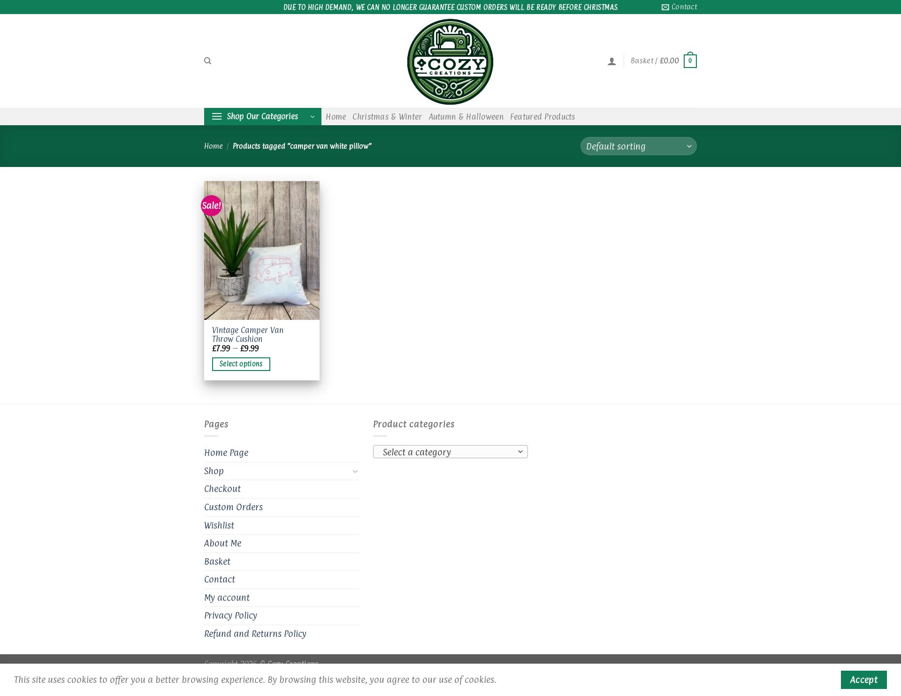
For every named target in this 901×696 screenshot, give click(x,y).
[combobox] (450, 451)
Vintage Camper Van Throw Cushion (247, 334)
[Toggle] (355, 471)
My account (227, 597)
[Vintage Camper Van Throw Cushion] (262, 250)
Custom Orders (233, 507)
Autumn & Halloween (466, 116)
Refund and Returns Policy (255, 633)
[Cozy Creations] (450, 61)
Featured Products (542, 116)
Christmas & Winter (387, 116)
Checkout (222, 489)
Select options (241, 364)
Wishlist (219, 525)
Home (336, 116)
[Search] (207, 61)
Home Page (226, 452)
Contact (219, 579)
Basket (217, 561)
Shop (214, 471)
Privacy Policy (230, 615)
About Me (222, 543)
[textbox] (448, 452)
